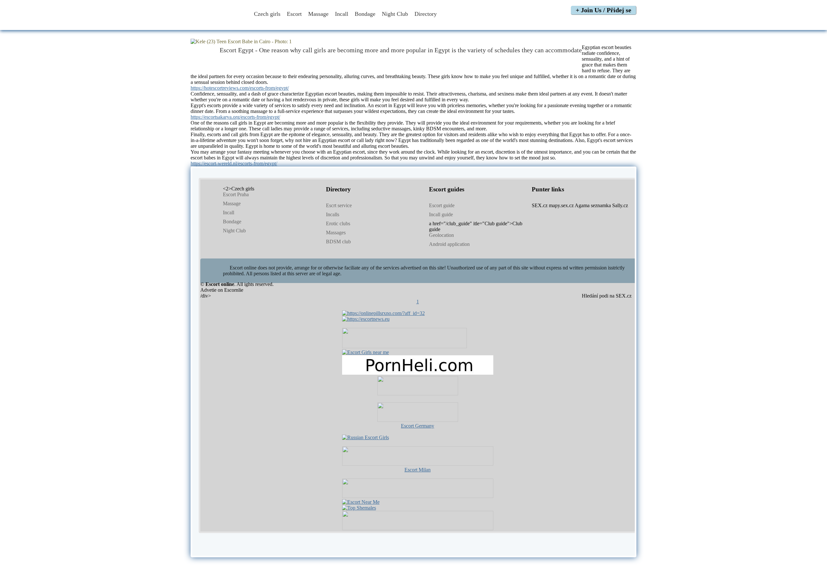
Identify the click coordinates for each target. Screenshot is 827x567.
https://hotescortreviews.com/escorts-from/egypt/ (240, 88)
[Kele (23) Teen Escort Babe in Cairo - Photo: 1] (413, 42)
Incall (341, 14)
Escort (294, 14)
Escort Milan (417, 469)
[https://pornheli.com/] (404, 346)
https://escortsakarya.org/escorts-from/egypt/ (235, 117)
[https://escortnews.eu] (366, 319)
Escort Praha (236, 194)
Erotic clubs (338, 223)
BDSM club (338, 241)
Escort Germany (417, 426)
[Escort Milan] (417, 464)
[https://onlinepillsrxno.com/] (383, 313)
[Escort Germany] (417, 412)
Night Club (395, 14)
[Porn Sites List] (417, 373)
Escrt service (339, 205)
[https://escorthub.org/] (417, 386)
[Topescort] (417, 496)
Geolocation (441, 235)
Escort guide (442, 205)
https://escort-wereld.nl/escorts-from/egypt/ (234, 163)
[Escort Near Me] (361, 502)
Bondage (365, 14)
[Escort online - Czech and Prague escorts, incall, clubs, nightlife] (217, 23)
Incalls (332, 214)
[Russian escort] (365, 437)
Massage (318, 14)
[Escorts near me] (365, 352)
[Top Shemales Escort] (359, 508)
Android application (449, 244)
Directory (426, 14)
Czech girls (267, 14)
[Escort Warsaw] (417, 528)
